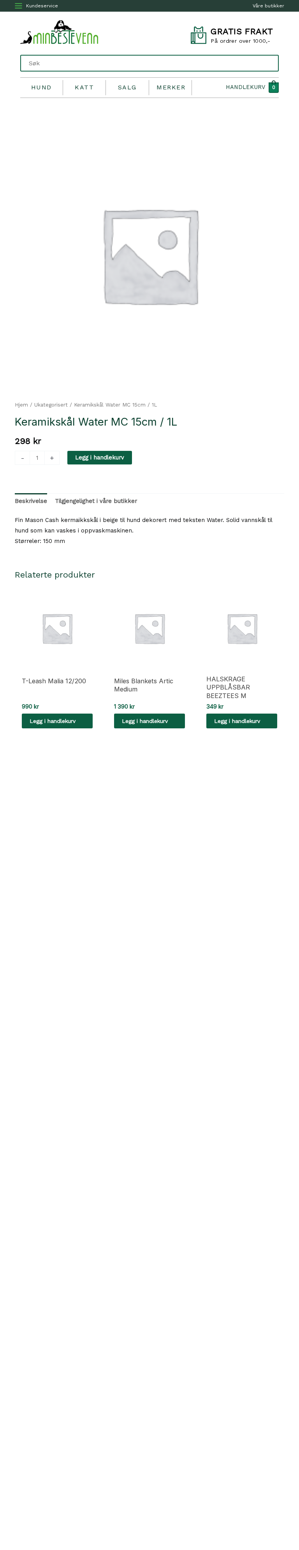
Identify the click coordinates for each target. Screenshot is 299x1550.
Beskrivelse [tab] (31, 500)
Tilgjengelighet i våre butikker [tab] (96, 500)
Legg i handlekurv (99, 457)
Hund (41, 87)
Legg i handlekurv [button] (53, 721)
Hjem (21, 405)
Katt (84, 87)
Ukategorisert (51, 405)
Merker (171, 87)
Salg (127, 87)
